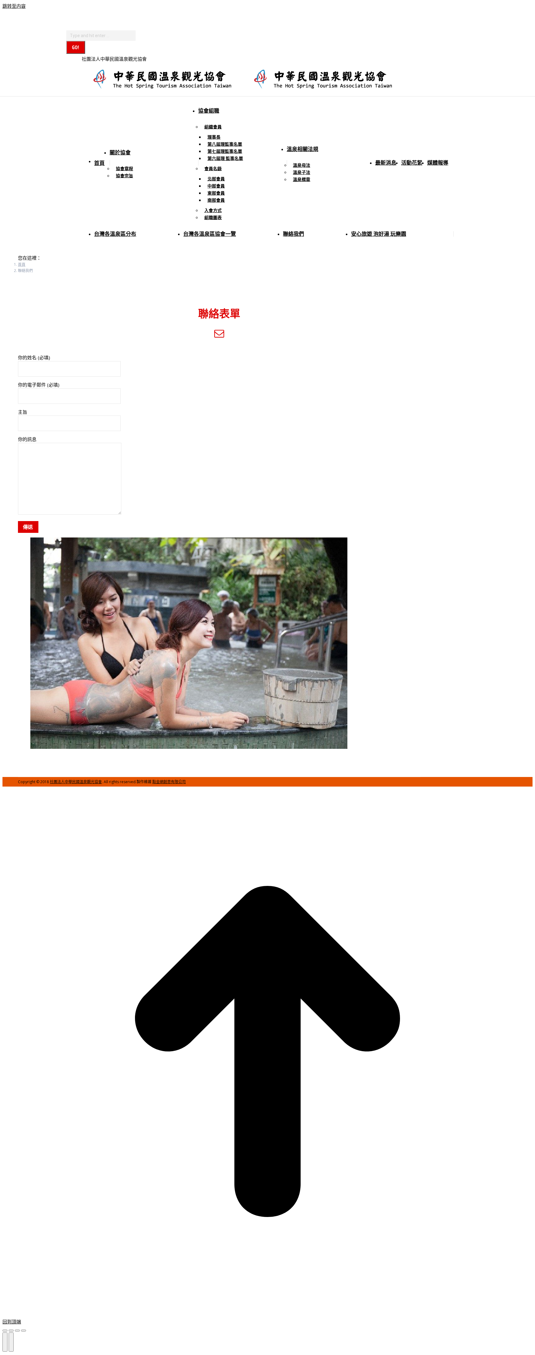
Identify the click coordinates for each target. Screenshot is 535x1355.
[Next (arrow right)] (11, 1342)
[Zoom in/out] (23, 1330)
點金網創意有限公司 (169, 781)
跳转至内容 (14, 6)
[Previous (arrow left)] (4, 1342)
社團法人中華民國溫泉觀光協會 (76, 781)
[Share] (11, 1330)
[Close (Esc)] (4, 1330)
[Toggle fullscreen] (17, 1330)
